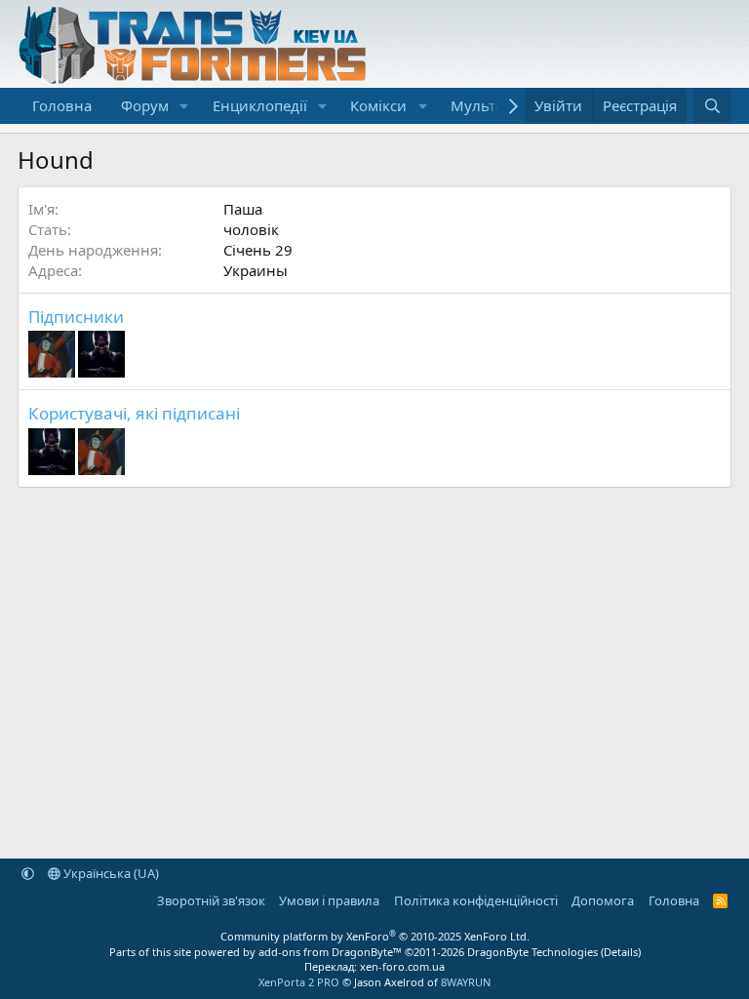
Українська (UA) (109, 873)
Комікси (378, 105)
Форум (145, 105)
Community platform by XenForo (375, 936)
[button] (184, 106)
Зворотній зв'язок (211, 900)
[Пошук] (712, 106)
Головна (62, 105)
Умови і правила (329, 900)
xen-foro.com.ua (402, 966)
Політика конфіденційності (476, 900)
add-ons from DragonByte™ (330, 951)
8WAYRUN (466, 982)
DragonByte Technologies (532, 951)
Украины (255, 270)
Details (621, 951)
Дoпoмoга (603, 900)
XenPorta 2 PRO (298, 982)
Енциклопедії (260, 105)
